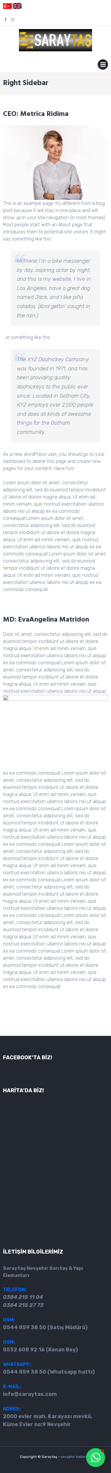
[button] (95, 1457)
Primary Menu (103, 66)
